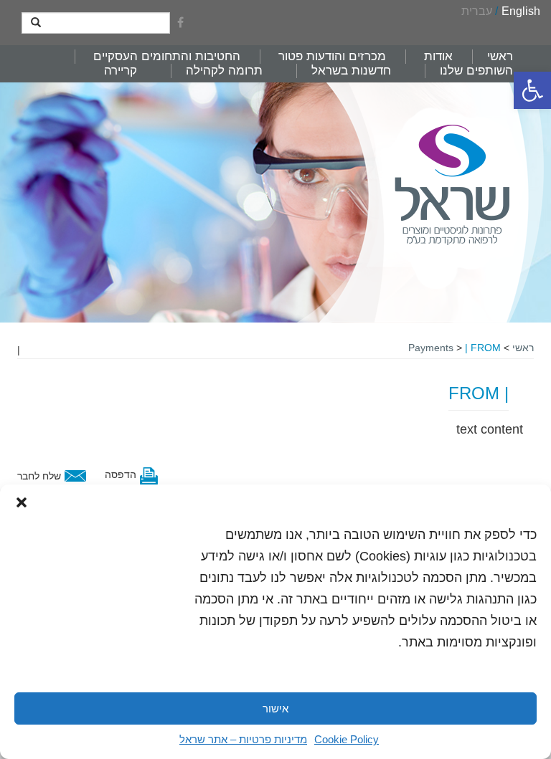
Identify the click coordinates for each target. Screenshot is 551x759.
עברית (476, 11)
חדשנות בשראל (351, 70)
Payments (430, 347)
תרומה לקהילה (224, 70)
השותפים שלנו (476, 70)
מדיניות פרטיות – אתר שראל (243, 739)
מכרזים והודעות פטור (332, 56)
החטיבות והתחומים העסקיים (166, 56)
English (520, 11)
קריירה (120, 70)
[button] (532, 90)
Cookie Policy (346, 739)
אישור (275, 708)
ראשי (500, 56)
